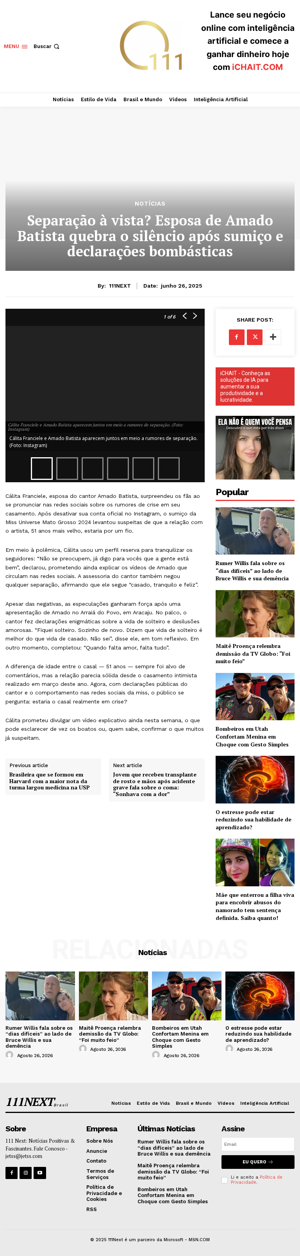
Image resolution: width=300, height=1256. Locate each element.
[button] (47, 46)
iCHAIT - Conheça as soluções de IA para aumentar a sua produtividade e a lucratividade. (245, 386)
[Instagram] (26, 1173)
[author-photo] (10, 1055)
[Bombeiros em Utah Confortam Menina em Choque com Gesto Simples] (255, 696)
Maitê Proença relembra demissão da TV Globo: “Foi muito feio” (253, 653)
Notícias (150, 204)
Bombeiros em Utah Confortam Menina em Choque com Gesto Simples (252, 736)
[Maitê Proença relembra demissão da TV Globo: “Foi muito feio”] (255, 613)
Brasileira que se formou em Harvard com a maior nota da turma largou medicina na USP (49, 781)
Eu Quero (254, 1162)
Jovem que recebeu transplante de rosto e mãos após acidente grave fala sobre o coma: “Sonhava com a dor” (154, 784)
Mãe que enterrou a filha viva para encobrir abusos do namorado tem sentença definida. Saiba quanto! (255, 906)
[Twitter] (254, 337)
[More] (273, 337)
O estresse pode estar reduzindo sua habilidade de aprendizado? (253, 819)
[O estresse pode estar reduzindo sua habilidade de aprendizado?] (255, 779)
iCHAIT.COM (257, 67)
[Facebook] (237, 337)
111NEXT (120, 286)
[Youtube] (40, 1173)
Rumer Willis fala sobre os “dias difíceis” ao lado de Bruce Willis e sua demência (252, 570)
